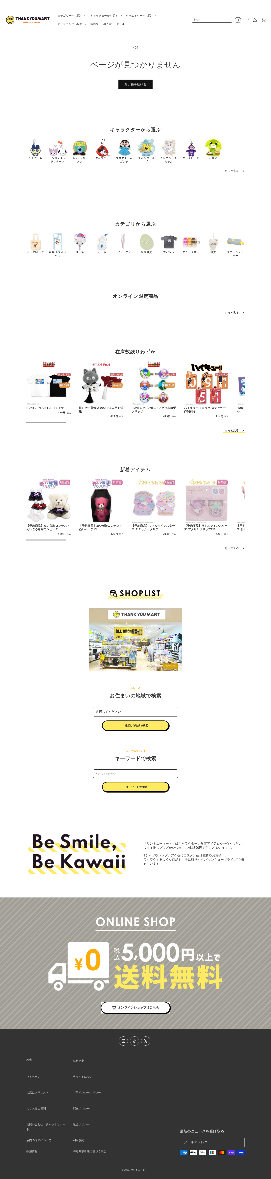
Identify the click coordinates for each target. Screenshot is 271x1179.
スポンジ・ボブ (146, 160)
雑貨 (213, 252)
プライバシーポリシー (87, 1092)
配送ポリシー (81, 1108)
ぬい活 (102, 252)
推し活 (80, 252)
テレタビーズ (191, 158)
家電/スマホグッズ (58, 254)
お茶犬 (213, 158)
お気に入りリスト (37, 1092)
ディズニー (102, 158)
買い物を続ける (135, 84)
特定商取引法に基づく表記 (89, 1151)
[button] (71, 15)
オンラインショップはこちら (138, 1007)
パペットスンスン (80, 160)
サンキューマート (140, 1170)
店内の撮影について (38, 1140)
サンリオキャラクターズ (57, 160)
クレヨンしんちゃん (168, 160)
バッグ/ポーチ (35, 252)
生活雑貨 (146, 252)
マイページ (33, 1076)
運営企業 (78, 1060)
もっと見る (232, 170)
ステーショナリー (235, 254)
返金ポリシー (81, 1124)
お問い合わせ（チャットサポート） (45, 1127)
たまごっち (35, 158)
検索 (29, 1059)
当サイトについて (84, 1076)
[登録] (240, 1142)
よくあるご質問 (36, 1108)
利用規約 (78, 1140)
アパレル (168, 252)
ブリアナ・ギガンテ (124, 160)
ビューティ (124, 252)
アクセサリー (191, 252)
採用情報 (31, 1151)
